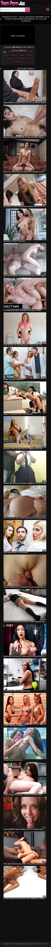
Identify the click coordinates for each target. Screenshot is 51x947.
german (6, 55)
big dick (29, 55)
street (27, 59)
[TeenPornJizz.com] (12, 3)
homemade (14, 55)
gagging (9, 59)
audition (22, 55)
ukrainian (18, 62)
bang (21, 59)
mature (16, 59)
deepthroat (11, 52)
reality (30, 52)
